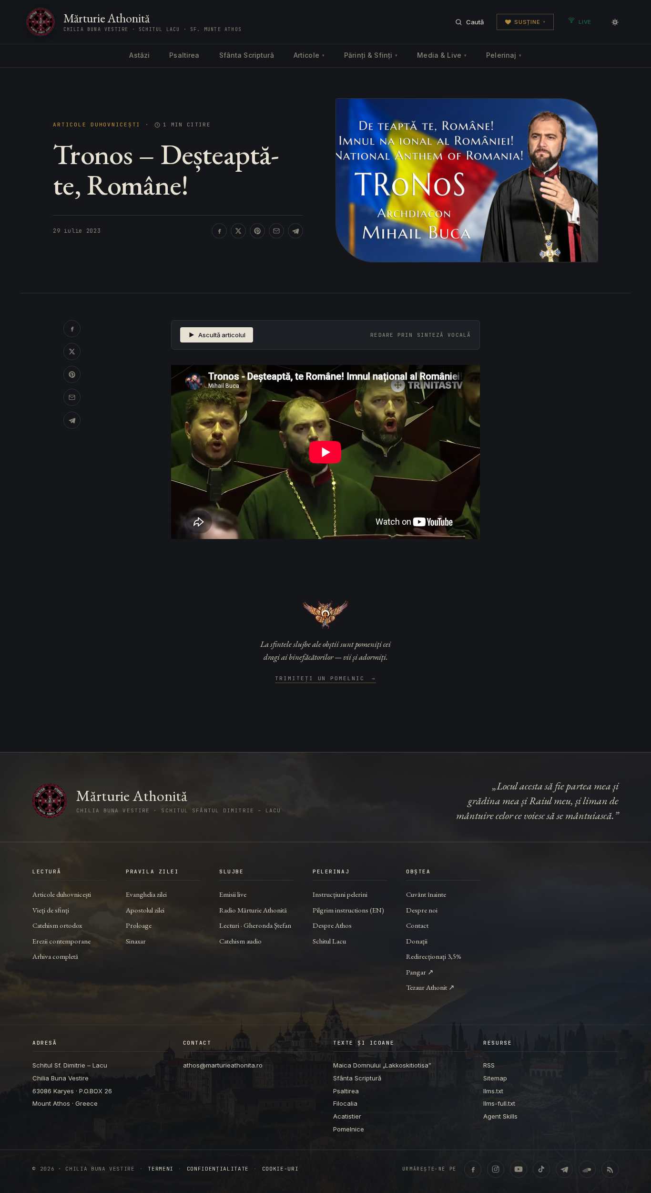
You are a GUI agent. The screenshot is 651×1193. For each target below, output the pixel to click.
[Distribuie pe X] (238, 231)
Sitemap (495, 1078)
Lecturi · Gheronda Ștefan (255, 925)
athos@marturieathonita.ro (223, 1065)
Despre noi (421, 909)
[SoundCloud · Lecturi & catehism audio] (587, 1169)
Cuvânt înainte (426, 894)
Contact (417, 925)
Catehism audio (240, 940)
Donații (416, 940)
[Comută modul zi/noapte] (615, 22)
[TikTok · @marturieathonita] (541, 1169)
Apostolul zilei (145, 909)
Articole (309, 55)
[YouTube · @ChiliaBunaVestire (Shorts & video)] (518, 1169)
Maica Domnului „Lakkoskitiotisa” (382, 1065)
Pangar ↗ (420, 971)
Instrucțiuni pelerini (340, 894)
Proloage (139, 925)
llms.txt (493, 1091)
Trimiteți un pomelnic (325, 679)
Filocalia (345, 1103)
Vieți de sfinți (50, 909)
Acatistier (347, 1116)
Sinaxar (136, 940)
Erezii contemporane (61, 940)
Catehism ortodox (57, 925)
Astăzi (139, 55)
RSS (489, 1065)
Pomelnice (348, 1129)
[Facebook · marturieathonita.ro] (472, 1169)
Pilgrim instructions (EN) (348, 909)
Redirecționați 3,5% (433, 956)
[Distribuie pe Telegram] (295, 231)
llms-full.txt (499, 1103)
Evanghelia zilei (146, 894)
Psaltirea (184, 55)
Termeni (160, 1169)
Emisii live (232, 894)
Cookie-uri (280, 1169)
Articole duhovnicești (97, 124)
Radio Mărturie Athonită (253, 909)
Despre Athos (332, 925)
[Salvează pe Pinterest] (257, 231)
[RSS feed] (610, 1169)
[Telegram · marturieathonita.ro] (564, 1169)
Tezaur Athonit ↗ (430, 987)
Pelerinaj (503, 55)
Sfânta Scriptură (246, 55)
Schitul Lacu (329, 940)
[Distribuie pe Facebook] (219, 231)
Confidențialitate (218, 1169)
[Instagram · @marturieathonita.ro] (495, 1169)
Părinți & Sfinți (370, 55)
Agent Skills (500, 1116)
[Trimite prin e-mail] (276, 231)
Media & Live (442, 55)
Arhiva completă (55, 956)
